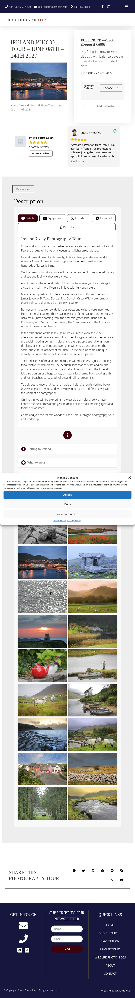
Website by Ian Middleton (116, 990)
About (110, 965)
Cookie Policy (59, 520)
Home (14, 105)
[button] (129, 478)
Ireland (24, 105)
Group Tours (108, 933)
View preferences (67, 514)
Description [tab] (23, 189)
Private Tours (110, 949)
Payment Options (88, 87)
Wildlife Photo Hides (110, 957)
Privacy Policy (74, 520)
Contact (110, 974)
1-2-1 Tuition (110, 941)
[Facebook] (19, 950)
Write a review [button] (40, 153)
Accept (67, 494)
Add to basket (106, 106)
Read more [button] (77, 161)
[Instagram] (27, 950)
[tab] (28, 218)
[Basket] (126, 7)
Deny (67, 504)
